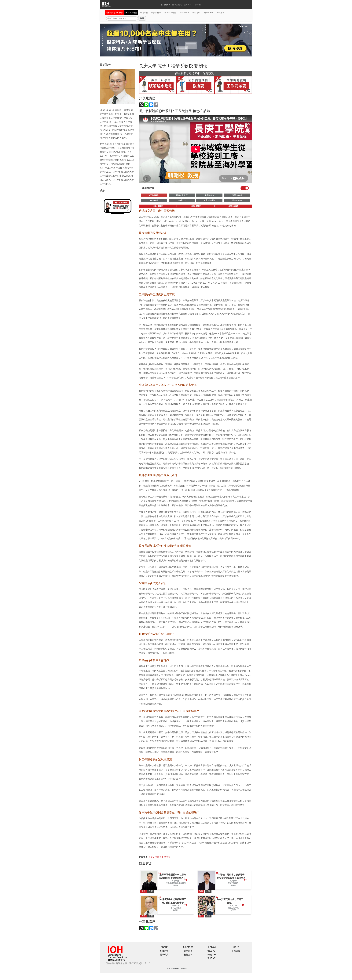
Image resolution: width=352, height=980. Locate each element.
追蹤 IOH (211, 958)
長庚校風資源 (182, 195)
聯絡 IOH (211, 951)
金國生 (233, 885)
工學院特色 (209, 195)
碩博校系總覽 (170, 12)
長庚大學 (233, 881)
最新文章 (188, 954)
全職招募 (220, 12)
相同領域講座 (233, 206)
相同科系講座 (196, 206)
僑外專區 (196, 12)
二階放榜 (197, 4)
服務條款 (235, 951)
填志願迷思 (237, 200)
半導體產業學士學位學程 (176, 883)
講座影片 (188, 951)
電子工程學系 (233, 883)
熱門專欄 (144, 12)
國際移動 (154, 200)
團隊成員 (164, 954)
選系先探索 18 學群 (114, 12)
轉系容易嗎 (177, 4)
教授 (143, 891)
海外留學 (183, 12)
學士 (201, 916)
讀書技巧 (187, 4)
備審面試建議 (209, 200)
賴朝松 (175, 910)
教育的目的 (154, 195)
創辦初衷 (164, 951)
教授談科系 (156, 12)
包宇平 (233, 910)
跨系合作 (182, 200)
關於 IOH (208, 12)
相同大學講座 (158, 206)
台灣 (151, 891)
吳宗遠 (175, 885)
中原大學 (175, 881)
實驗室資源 (237, 195)
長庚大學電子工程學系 (159, 857)
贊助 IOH (211, 954)
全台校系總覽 (131, 12)
